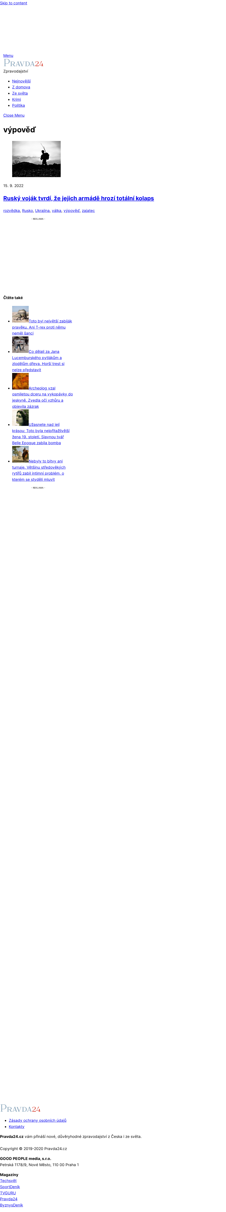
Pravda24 (8, 1199)
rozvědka (11, 210)
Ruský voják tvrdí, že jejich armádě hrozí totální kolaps (78, 198)
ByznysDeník (11, 1205)
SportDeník (10, 1186)
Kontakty (16, 1126)
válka (56, 210)
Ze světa (20, 93)
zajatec (88, 210)
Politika (18, 105)
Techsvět (8, 1180)
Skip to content (13, 3)
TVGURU (8, 1193)
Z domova (21, 87)
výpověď (72, 210)
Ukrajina (42, 210)
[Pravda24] (23, 65)
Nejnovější (21, 81)
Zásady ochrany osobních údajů (37, 1120)
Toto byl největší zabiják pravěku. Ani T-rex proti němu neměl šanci (42, 327)
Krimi (16, 99)
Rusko (27, 210)
